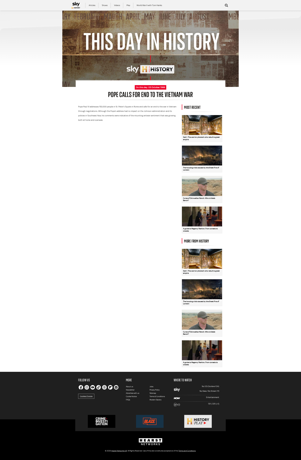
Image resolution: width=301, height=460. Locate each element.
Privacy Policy (155, 390)
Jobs (151, 387)
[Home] (76, 5)
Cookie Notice (131, 396)
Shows (105, 5)
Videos (117, 5)
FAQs (128, 400)
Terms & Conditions (157, 396)
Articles (92, 5)
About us (129, 387)
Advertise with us (132, 393)
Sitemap (153, 393)
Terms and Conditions (187, 451)
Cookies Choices (86, 396)
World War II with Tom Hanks (149, 5)
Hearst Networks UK (119, 451)
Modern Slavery (155, 400)
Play (128, 5)
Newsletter (130, 390)
